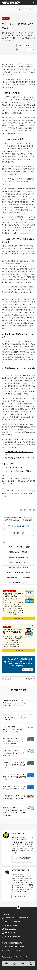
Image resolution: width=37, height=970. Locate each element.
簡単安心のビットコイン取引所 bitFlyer (18, 577)
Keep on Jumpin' (10, 929)
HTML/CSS (5, 18)
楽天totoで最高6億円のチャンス (18, 557)
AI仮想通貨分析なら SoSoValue (18, 567)
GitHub (18, 950)
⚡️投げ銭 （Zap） (18, 533)
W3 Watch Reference (12, 933)
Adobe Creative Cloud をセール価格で (18, 547)
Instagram (8, 950)
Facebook (20, 946)
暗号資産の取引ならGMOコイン (18, 583)
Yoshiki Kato (9, 918)
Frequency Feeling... (12, 925)
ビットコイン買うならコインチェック (18, 572)
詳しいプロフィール (23, 897)
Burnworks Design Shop (13, 921)
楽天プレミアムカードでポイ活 (18, 562)
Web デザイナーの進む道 (13, 467)
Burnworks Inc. (24, 918)
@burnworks (9, 946)
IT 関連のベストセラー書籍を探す (18, 552)
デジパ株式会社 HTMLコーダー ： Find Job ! (20, 458)
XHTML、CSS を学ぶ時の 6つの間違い (18, 471)
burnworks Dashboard (12, 937)
